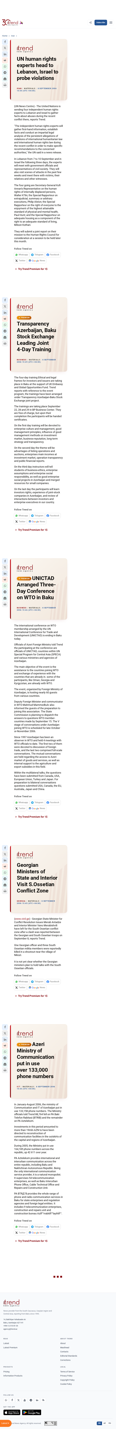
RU (110, 1423)
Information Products (12, 1376)
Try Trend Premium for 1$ (32, 268)
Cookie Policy (66, 1384)
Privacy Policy (66, 1376)
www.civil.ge (22, 918)
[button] (5, 42)
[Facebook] (12, 1400)
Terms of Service (67, 1372)
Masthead (64, 1347)
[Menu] (111, 22)
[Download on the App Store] (11, 1412)
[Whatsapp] (5, 1400)
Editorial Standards (68, 1356)
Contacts (64, 1352)
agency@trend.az (10, 1329)
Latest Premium (10, 1347)
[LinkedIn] (37, 1400)
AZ (105, 1423)
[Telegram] (30, 1400)
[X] (18, 1400)
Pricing (6, 1372)
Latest (6, 1343)
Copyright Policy (67, 1380)
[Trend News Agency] (11, 1303)
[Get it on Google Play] (31, 1412)
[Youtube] (24, 1400)
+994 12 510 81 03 (10, 1326)
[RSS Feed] (43, 1400)
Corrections (65, 1360)
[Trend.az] (12, 22)
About (63, 1343)
